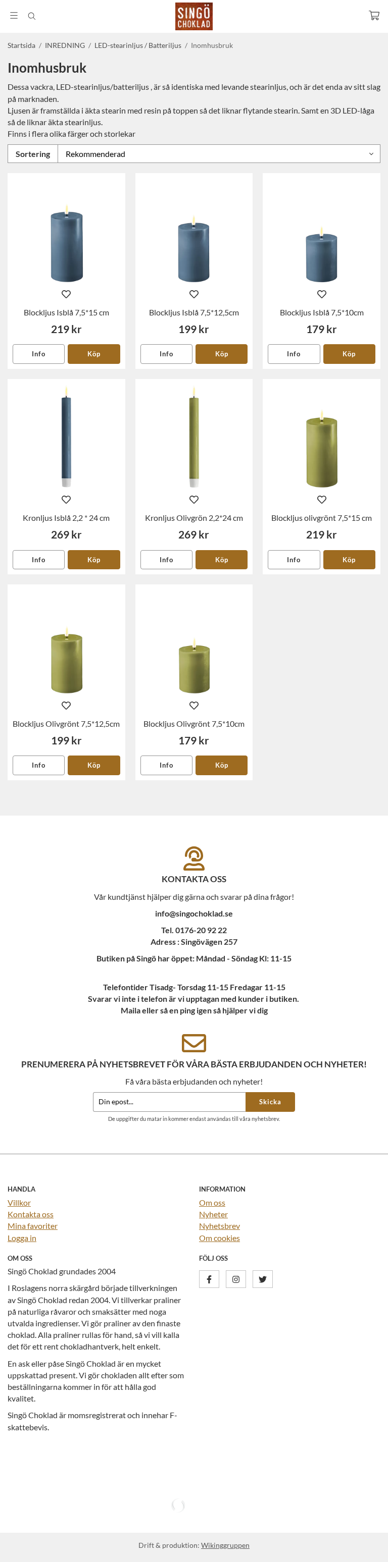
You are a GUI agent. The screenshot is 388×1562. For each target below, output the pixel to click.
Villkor (19, 1202)
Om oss (212, 1202)
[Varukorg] (374, 15)
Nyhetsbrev (219, 1225)
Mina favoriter (33, 1225)
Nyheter (213, 1214)
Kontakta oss (31, 1214)
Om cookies (219, 1238)
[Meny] (14, 15)
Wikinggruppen (225, 1545)
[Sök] (31, 16)
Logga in (22, 1238)
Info (38, 354)
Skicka (270, 1102)
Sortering (33, 153)
